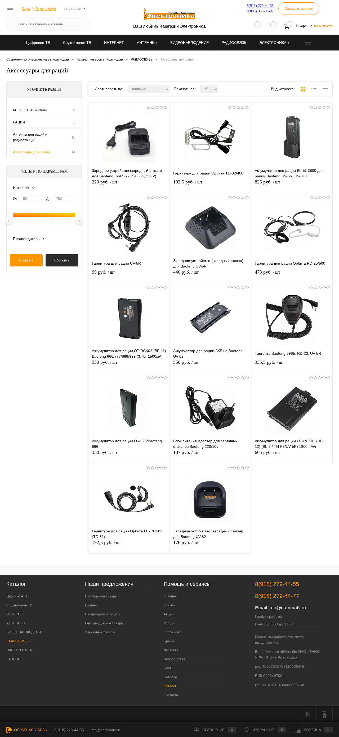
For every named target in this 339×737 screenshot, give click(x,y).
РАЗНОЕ (13, 659)
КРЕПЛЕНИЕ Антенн (30, 110)
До (48, 198)
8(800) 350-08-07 (260, 11)
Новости (170, 677)
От (15, 198)
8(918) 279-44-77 (277, 596)
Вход (26, 8)
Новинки (91, 605)
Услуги (169, 623)
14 (73, 152)
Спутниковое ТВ (77, 42)
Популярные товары (101, 596)
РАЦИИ (19, 122)
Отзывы (170, 605)
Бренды (170, 641)
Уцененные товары (100, 632)
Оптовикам (172, 632)
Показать (26, 260)
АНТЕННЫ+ (147, 42)
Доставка (171, 650)
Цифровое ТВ (38, 42)
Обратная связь (30, 730)
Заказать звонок (299, 8)
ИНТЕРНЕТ (114, 42)
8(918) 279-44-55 (260, 6)
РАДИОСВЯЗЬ (234, 42)
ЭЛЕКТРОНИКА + (274, 42)
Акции (168, 614)
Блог (167, 668)
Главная (170, 596)
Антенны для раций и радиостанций (30, 137)
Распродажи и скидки (102, 614)
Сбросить (61, 260)
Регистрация (45, 8)
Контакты (171, 695)
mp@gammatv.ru (288, 607)
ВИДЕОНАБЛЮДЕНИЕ (189, 42)
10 (73, 137)
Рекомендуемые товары (104, 623)
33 (73, 122)
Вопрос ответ (174, 659)
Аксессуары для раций (31, 152)
